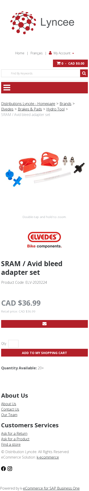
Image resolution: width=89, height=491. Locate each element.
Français (37, 53)
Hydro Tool (55, 109)
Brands (65, 103)
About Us (8, 403)
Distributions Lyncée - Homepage (28, 103)
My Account (62, 53)
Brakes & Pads (30, 109)
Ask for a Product (15, 438)
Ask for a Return (14, 433)
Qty (3, 343)
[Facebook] (3, 468)
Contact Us (10, 409)
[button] (70, 63)
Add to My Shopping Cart (44, 353)
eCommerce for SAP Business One (51, 488)
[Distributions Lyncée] (44, 22)
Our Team (9, 414)
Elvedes (7, 109)
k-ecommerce (48, 457)
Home (19, 53)
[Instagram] (10, 468)
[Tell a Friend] (44, 324)
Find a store (11, 444)
